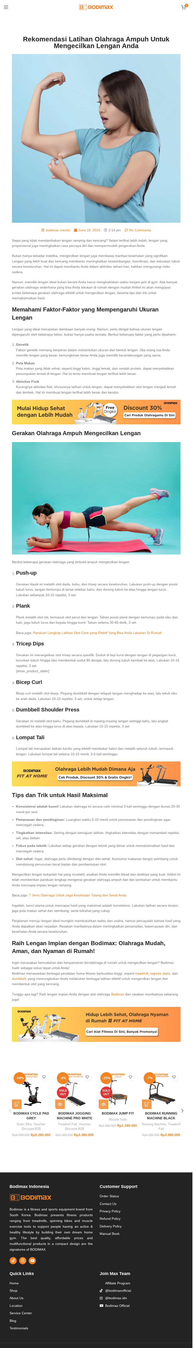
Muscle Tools (118, 1119)
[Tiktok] (13, 1260)
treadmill (141, 973)
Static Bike (24, 1124)
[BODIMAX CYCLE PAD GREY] (31, 1090)
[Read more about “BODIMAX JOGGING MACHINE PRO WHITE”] (60, 1104)
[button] (17, 1104)
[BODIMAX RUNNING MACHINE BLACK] (161, 1090)
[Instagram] (22, 1260)
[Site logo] (96, 7)
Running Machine (154, 1124)
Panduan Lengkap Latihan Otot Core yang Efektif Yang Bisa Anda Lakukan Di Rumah (97, 633)
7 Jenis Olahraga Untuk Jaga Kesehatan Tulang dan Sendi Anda (77, 895)
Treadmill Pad (67, 1124)
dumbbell (19, 979)
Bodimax (117, 994)
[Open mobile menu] (6, 7)
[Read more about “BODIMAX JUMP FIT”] (103, 1104)
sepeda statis (160, 973)
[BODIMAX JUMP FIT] (118, 1090)
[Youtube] (32, 1260)
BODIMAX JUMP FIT (118, 1113)
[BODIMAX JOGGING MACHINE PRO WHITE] (74, 1090)
